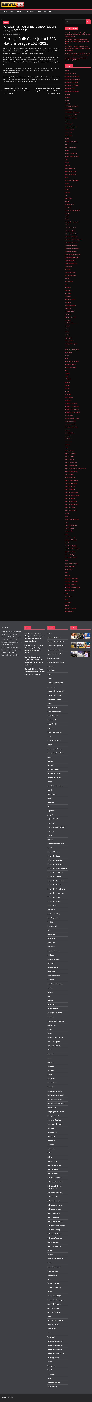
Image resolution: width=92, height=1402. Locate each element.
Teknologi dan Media (71, 584)
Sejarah (67, 543)
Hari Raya (67, 213)
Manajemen (68, 353)
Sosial (66, 561)
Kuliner (67, 332)
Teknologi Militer (70, 590)
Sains (66, 534)
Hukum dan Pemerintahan (72, 254)
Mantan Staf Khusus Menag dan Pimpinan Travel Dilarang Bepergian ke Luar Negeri (34, 671)
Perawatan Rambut (70, 424)
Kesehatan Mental (70, 317)
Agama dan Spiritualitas (72, 91)
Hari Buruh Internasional (72, 210)
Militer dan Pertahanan (72, 361)
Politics (68, 379)
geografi (67, 201)
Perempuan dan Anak (71, 427)
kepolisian (68, 308)
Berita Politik (68, 136)
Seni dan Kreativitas (71, 558)
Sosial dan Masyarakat (71, 564)
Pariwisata (68, 394)
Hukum (67, 225)
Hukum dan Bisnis (70, 231)
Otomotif (67, 388)
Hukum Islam (69, 266)
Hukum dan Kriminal (71, 246)
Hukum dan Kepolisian (71, 243)
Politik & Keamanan (70, 454)
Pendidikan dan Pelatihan (72, 412)
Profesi (67, 513)
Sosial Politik (68, 569)
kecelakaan (68, 296)
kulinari (67, 329)
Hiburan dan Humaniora (72, 222)
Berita (66, 121)
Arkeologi (67, 94)
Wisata (67, 605)
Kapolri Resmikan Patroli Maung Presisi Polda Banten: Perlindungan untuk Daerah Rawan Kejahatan (77, 34)
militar (67, 356)
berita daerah (69, 124)
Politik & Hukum (69, 451)
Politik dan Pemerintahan (72, 495)
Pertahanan (68, 442)
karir (66, 284)
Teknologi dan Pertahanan (72, 587)
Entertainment (69, 186)
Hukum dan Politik (70, 260)
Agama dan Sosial (70, 88)
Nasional (67, 373)
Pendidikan (31, 12)
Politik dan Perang (70, 498)
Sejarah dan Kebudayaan (72, 549)
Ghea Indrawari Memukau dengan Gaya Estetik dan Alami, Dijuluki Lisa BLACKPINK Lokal (47, 91)
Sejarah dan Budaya (71, 546)
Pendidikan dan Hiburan (72, 406)
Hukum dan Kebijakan (71, 237)
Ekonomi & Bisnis (70, 168)
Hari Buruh (68, 207)
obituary (67, 382)
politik (12, 12)
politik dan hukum (70, 477)
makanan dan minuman (72, 350)
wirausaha (68, 602)
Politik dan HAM (69, 474)
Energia (67, 183)
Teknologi (47, 12)
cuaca (66, 159)
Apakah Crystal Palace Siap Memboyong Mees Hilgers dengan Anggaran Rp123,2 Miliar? (77, 41)
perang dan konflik (70, 421)
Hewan (67, 216)
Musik (66, 370)
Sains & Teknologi (70, 537)
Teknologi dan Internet (71, 581)
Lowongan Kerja (69, 341)
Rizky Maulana (16, 34)
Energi (66, 177)
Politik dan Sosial (70, 507)
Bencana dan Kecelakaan (72, 112)
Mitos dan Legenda (70, 364)
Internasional (69, 281)
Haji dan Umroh (69, 204)
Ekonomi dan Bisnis (70, 171)
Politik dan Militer (70, 489)
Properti (67, 516)
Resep (66, 522)
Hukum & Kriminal (70, 228)
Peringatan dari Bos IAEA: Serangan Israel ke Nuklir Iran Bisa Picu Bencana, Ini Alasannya (17, 91)
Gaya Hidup (68, 198)
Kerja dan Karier (69, 311)
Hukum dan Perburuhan (72, 257)
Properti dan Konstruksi (72, 519)
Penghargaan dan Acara (72, 418)
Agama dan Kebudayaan (72, 76)
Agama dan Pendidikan (72, 85)
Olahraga (20, 12)
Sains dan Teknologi (71, 540)
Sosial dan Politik (70, 566)
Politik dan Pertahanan (71, 504)
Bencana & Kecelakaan (71, 106)
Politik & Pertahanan (71, 462)
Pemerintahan (69, 397)
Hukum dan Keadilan (71, 234)
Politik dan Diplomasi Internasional (75, 468)
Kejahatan (68, 302)
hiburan (67, 219)
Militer (67, 358)
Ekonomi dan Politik (70, 174)
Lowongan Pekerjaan (71, 344)
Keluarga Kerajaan (70, 305)
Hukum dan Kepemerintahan (73, 240)
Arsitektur (68, 97)
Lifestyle (67, 335)
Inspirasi (67, 278)
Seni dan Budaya (70, 555)
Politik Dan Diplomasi (71, 465)
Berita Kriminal (69, 130)
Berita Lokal (68, 133)
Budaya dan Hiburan (71, 153)
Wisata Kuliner (69, 611)
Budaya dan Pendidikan (72, 156)
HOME (5, 12)
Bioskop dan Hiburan (71, 142)
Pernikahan (68, 439)
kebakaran (68, 290)
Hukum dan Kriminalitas (72, 249)
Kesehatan (68, 314)
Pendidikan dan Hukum (72, 409)
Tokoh (66, 593)
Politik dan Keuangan (71, 483)
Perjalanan (68, 436)
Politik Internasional (71, 510)
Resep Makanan (69, 528)
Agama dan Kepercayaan (72, 79)
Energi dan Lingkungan (72, 180)
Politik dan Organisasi (71, 492)
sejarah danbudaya (70, 552)
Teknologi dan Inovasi (71, 578)
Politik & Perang (69, 460)
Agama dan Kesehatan (71, 82)
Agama (67, 70)
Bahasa (67, 100)
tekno (66, 572)
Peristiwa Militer (69, 433)
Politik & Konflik (69, 457)
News (66, 376)
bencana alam (69, 109)
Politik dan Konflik (70, 486)
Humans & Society (70, 272)
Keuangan (68, 320)
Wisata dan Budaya (70, 608)
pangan (67, 391)
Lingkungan (68, 338)
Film (66, 195)
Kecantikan (68, 293)
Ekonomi (67, 165)
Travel (66, 599)
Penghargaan (69, 415)
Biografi (67, 139)
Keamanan (68, 287)
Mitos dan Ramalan (70, 367)
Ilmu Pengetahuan (70, 275)
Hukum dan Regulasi (71, 263)
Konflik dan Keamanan (71, 323)
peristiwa (67, 430)
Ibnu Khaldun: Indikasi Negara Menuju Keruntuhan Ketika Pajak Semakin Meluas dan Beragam (77, 48)
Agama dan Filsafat (70, 73)
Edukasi (67, 162)
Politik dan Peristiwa (71, 501)
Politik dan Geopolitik (71, 471)
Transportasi (68, 596)
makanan (67, 347)
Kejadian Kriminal (70, 299)
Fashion (67, 189)
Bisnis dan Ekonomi (70, 147)
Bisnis (39, 12)
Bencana (67, 103)
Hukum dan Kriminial (71, 252)
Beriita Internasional (71, 118)
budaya (67, 150)
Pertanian (67, 445)
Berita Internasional (71, 127)
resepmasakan (69, 531)
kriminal (67, 326)
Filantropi (67, 192)
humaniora (68, 269)
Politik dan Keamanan (71, 480)
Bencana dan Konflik (71, 115)
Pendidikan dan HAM (71, 403)
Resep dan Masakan (71, 525)
